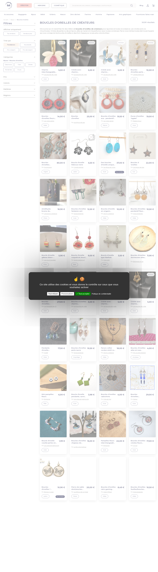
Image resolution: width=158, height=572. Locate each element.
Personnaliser (67, 294)
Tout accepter (83, 294)
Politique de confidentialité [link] (101, 294)
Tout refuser (53, 294)
